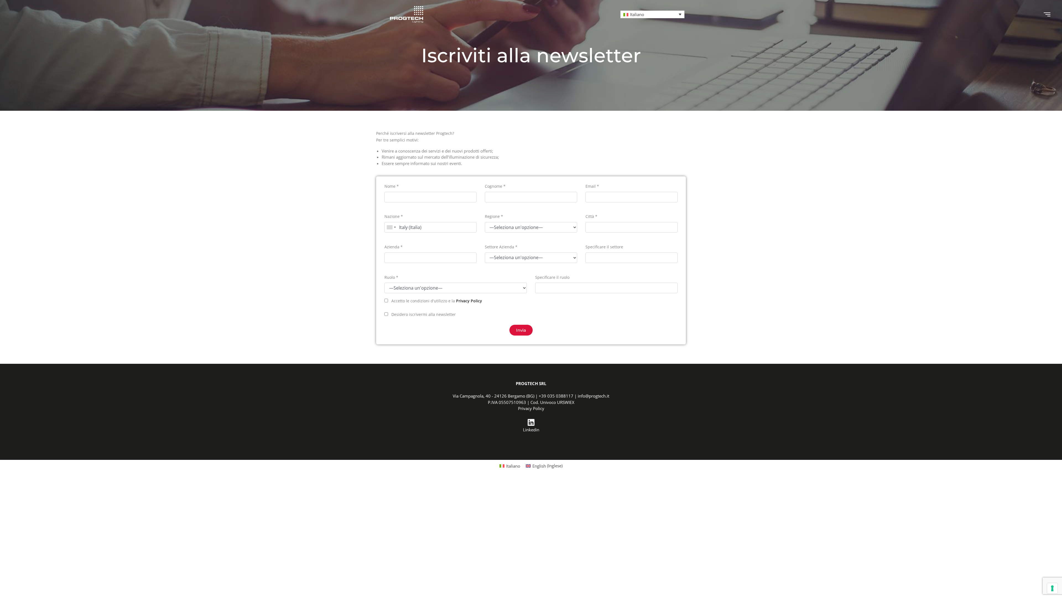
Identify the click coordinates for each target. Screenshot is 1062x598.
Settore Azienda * (501, 246)
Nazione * (393, 216)
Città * (591, 216)
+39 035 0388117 (556, 396)
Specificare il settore (604, 246)
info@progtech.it (593, 396)
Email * (592, 186)
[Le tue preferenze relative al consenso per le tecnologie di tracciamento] (1052, 588)
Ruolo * (391, 277)
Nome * (391, 186)
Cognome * (495, 186)
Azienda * (393, 246)
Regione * (494, 216)
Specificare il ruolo (552, 277)
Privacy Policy (469, 300)
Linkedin (531, 429)
